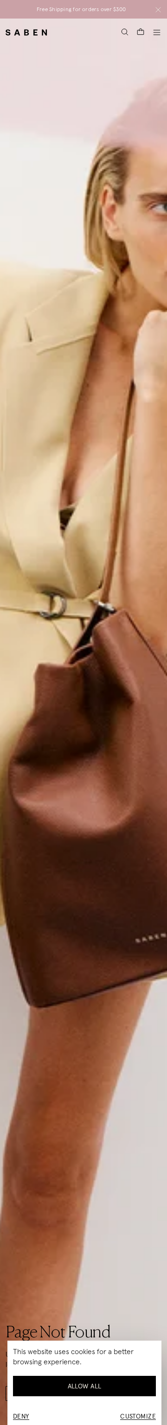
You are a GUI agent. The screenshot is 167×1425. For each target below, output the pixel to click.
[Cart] (140, 32)
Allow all (85, 1386)
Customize (138, 1416)
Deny (21, 1416)
